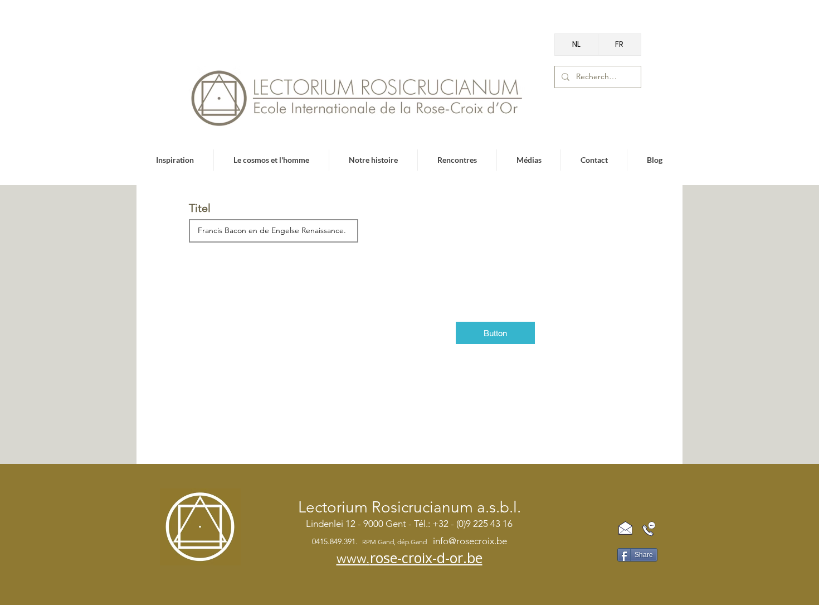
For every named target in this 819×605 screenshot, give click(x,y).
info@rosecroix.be (470, 540)
